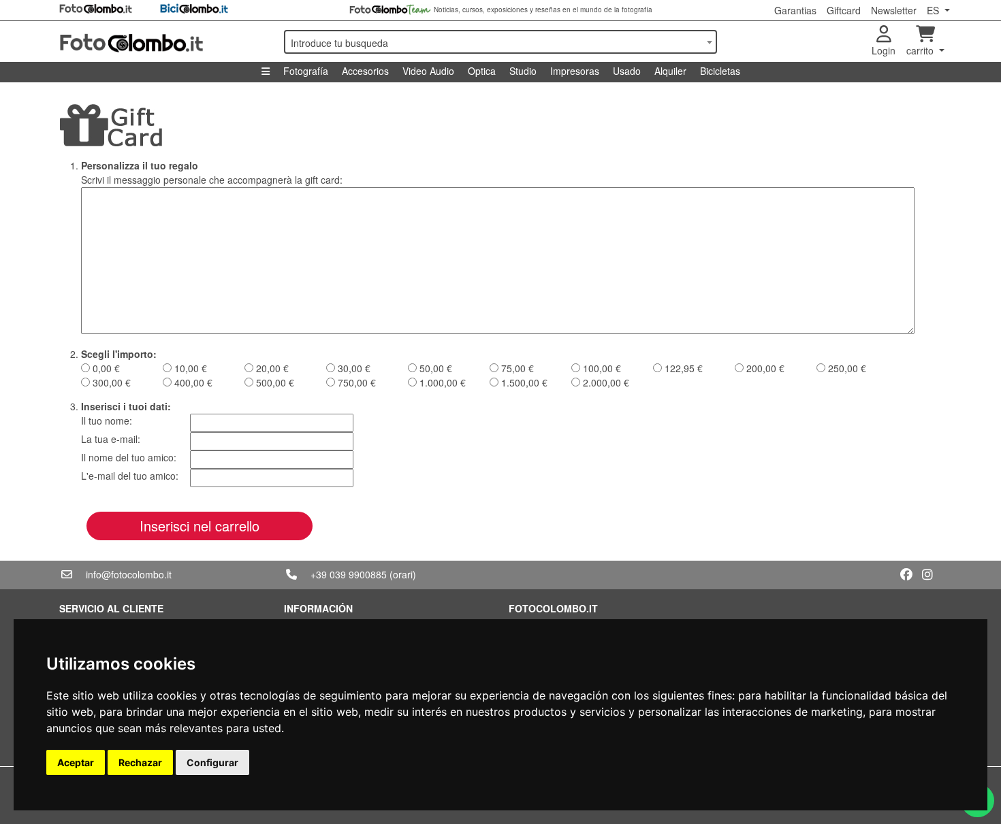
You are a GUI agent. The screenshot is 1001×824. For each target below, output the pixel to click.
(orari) (403, 574)
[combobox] (500, 42)
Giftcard (844, 10)
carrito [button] (921, 50)
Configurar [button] (212, 762)
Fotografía (305, 71)
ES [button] (934, 10)
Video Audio (428, 71)
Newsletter (894, 10)
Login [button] (883, 50)
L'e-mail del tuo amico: (129, 475)
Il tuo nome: (106, 420)
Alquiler (670, 71)
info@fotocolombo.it (129, 574)
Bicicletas (720, 71)
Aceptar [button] (75, 762)
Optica (482, 71)
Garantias (795, 10)
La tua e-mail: (110, 439)
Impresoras (574, 71)
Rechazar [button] (140, 762)
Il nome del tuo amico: (128, 457)
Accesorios (365, 71)
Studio (523, 71)
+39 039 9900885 (349, 574)
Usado (627, 71)
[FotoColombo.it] (163, 41)
